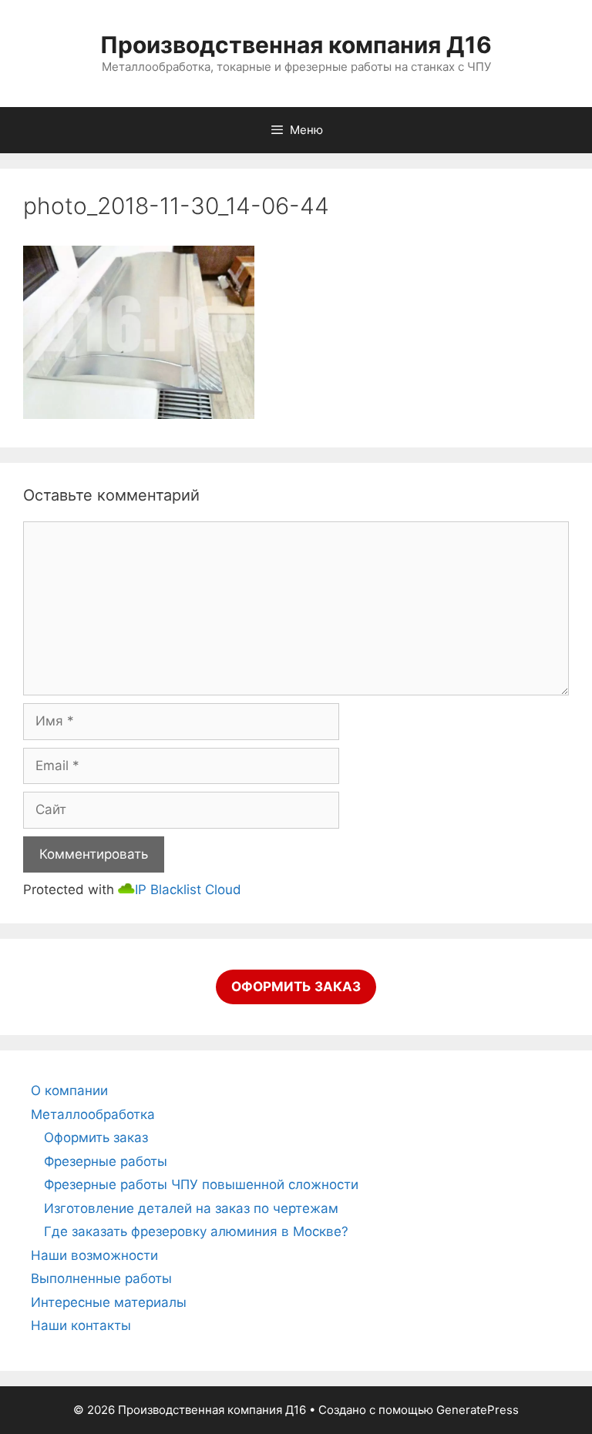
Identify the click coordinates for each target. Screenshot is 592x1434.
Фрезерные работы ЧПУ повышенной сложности (201, 1184)
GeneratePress (477, 1409)
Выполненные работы (101, 1278)
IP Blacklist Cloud (188, 889)
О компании (69, 1090)
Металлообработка (93, 1114)
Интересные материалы (109, 1302)
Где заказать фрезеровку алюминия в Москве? (196, 1231)
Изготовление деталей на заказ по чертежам (191, 1208)
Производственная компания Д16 (296, 45)
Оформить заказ (96, 1137)
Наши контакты (81, 1325)
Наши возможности (94, 1255)
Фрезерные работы (105, 1161)
